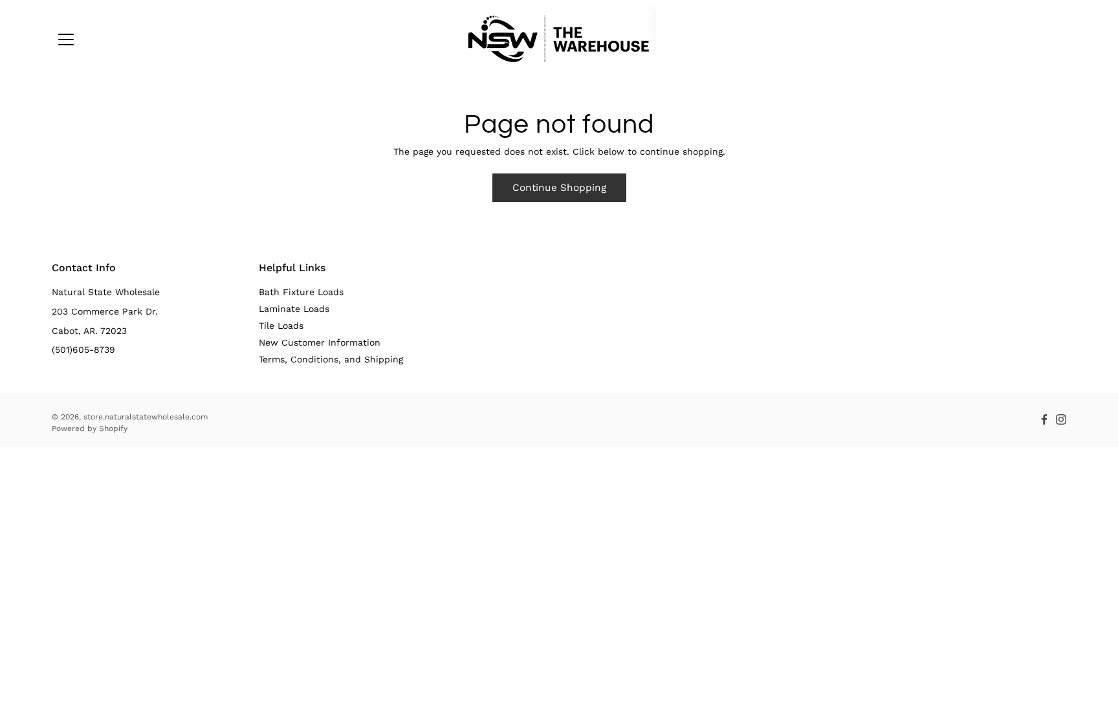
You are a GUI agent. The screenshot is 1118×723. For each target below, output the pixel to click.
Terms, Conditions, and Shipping (331, 359)
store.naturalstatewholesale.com (145, 416)
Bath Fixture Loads (301, 292)
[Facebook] (1044, 419)
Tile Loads (281, 325)
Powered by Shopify (89, 428)
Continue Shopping (559, 188)
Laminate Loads (294, 309)
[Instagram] (1061, 419)
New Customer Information (319, 342)
